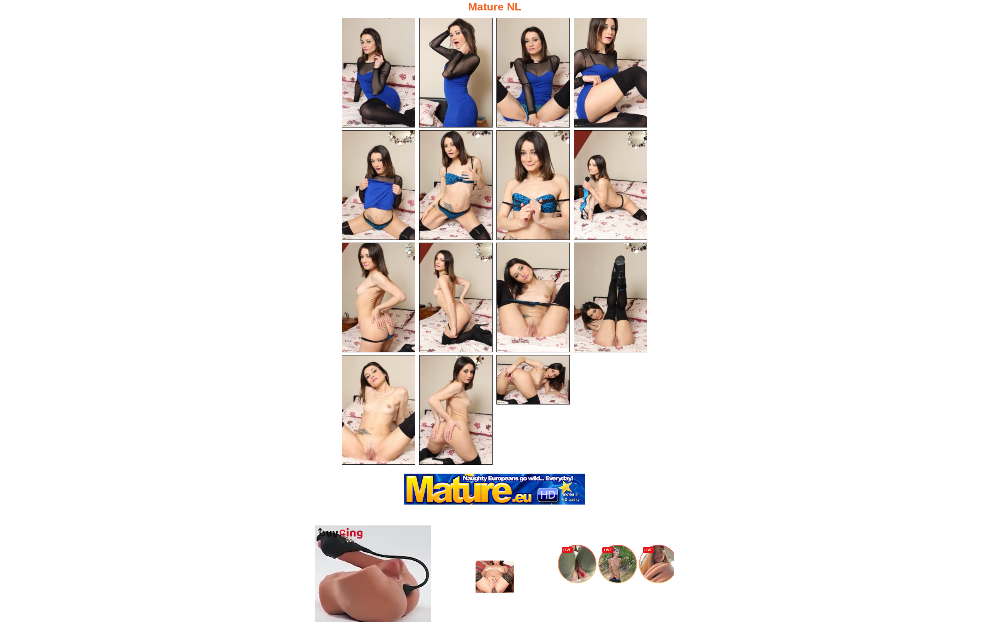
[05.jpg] (378, 185)
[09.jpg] (378, 297)
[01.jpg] (378, 72)
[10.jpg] (456, 297)
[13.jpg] (378, 410)
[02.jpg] (456, 72)
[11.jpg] (533, 297)
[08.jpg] (610, 185)
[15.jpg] (533, 379)
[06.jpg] (456, 185)
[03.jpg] (533, 72)
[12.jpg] (610, 297)
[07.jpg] (533, 185)
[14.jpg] (456, 410)
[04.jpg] (610, 72)
